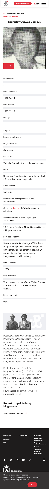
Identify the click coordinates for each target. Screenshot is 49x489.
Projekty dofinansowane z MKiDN (40, 445)
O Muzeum (37, 435)
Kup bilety (6, 439)
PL (34, 3)
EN (37, 3)
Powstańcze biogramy (15, 13)
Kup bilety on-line (22, 3)
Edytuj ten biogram (10, 16)
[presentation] (2, 222)
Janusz (16, 208)
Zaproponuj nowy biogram (13, 413)
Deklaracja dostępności (38, 439)
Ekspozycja (7, 435)
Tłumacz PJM (23, 435)
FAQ (4, 443)
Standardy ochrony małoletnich (38, 451)
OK (32, 485)
